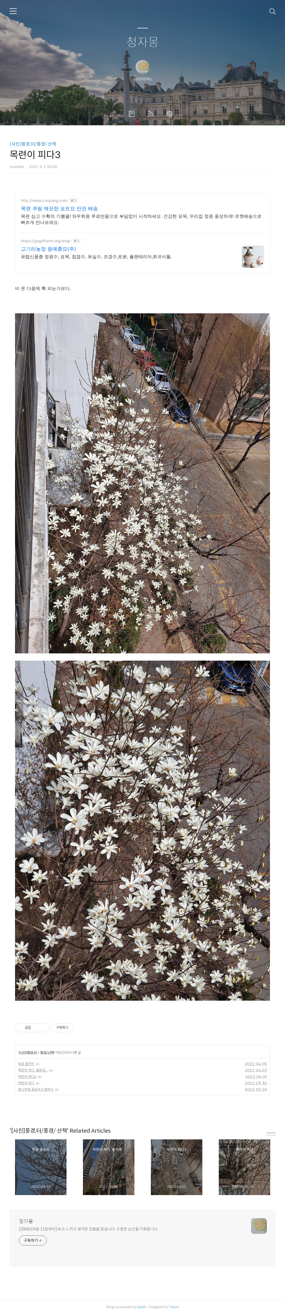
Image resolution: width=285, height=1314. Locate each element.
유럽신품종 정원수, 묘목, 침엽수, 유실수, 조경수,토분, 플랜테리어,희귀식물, (96, 256)
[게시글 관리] (43, 1028)
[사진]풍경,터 (28, 1052)
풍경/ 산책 (47, 1052)
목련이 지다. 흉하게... (33, 1070)
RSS (151, 113)
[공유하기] (36, 1028)
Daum (141, 1307)
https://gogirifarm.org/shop (45, 240)
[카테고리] (13, 11)
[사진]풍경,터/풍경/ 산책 (32, 144)
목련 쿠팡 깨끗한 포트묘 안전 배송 (59, 208)
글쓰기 (114, 113)
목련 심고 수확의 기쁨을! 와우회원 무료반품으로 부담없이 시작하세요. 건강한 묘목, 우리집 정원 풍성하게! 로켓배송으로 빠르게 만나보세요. (141, 219)
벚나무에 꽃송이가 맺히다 (35, 1089)
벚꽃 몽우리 (26, 1064)
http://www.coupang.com (44, 200)
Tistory (174, 1307)
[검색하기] (272, 11)
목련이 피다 (26, 1083)
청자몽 (142, 42)
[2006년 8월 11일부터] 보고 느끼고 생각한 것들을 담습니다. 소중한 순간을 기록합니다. (88, 1229)
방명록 (132, 113)
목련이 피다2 (27, 1076)
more (271, 1132)
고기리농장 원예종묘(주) (48, 249)
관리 (170, 113)
